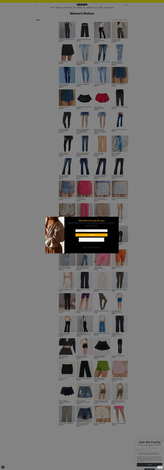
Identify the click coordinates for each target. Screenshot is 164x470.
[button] (2, 467)
